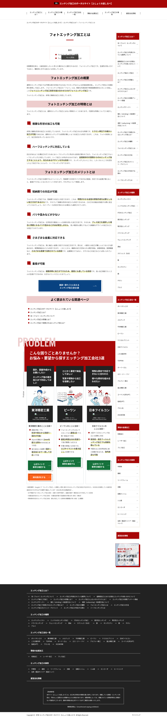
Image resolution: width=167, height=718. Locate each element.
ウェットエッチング (124, 240)
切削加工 (120, 434)
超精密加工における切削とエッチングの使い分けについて (126, 63)
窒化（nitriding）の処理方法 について (126, 115)
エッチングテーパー (124, 107)
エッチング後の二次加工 (126, 73)
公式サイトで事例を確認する (39, 465)
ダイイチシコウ (123, 306)
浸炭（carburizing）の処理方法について (127, 124)
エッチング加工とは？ (36, 13)
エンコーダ (121, 507)
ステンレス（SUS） (124, 253)
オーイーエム (122, 367)
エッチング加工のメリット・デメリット (126, 163)
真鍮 (119, 246)
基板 (119, 473)
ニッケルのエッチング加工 (126, 206)
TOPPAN (120, 361)
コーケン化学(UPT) (124, 394)
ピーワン (120, 333)
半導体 (120, 466)
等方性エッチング (123, 226)
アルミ (120, 287)
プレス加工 (121, 447)
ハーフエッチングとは (125, 180)
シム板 (120, 500)
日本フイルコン (123, 347)
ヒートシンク (122, 514)
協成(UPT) (121, 401)
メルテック (121, 320)
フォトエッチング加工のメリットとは (71, 62)
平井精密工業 (122, 327)
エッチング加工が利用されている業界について (126, 53)
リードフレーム (123, 480)
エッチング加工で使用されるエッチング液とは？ (47, 323)
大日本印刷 (121, 415)
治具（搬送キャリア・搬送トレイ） (126, 522)
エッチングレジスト (124, 199)
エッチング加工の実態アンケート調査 (126, 99)
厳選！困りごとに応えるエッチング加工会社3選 (69, 286)
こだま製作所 (122, 354)
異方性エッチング (123, 219)
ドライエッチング (123, 233)
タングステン (122, 267)
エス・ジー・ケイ (123, 374)
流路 (119, 487)
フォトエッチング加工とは (126, 148)
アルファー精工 (123, 381)
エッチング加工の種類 (55, 13)
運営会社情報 (131, 13)
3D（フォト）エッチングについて (42, 316)
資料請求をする (39, 477)
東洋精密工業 (122, 313)
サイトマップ (136, 715)
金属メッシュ (122, 494)
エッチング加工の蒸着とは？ (40, 319)
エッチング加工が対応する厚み (126, 172)
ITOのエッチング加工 (125, 213)
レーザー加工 (122, 441)
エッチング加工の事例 (112, 13)
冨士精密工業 (122, 388)
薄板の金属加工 (92, 13)
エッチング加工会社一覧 (74, 13)
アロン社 (120, 408)
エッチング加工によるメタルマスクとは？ (126, 90)
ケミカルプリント (123, 340)
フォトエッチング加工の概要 (68, 54)
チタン (120, 280)
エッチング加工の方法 (125, 155)
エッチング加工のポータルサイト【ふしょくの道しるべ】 (86, 3)
